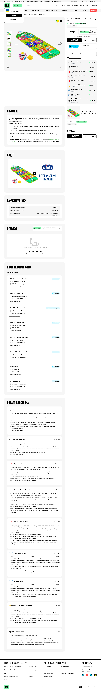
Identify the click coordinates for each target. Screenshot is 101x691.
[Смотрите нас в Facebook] (91, 675)
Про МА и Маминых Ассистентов (12, 666)
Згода (14, 15)
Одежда (75, 10)
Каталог (16, 5)
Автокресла (35, 10)
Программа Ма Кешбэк (18, 1)
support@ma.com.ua (87, 666)
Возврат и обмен (65, 666)
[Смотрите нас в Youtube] (87, 675)
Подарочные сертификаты (11, 676)
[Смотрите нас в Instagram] (95, 675)
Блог (30, 673)
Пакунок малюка (45, 1)
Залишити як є (14, 19)
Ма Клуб (6, 673)
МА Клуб (7, 1)
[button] (34, 173)
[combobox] (82, 54)
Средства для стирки (51, 10)
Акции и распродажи (32, 1)
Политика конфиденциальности (69, 673)
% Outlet (93, 10)
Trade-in (6, 680)
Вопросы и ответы (48, 676)
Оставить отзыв (35, 252)
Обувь (85, 10)
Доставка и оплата (57, 1)
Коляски (64, 10)
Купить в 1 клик (89, 40)
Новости (31, 676)
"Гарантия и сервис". (54, 141)
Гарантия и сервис (48, 673)
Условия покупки (65, 670)
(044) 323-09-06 (90, 1)
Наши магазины (47, 666)
